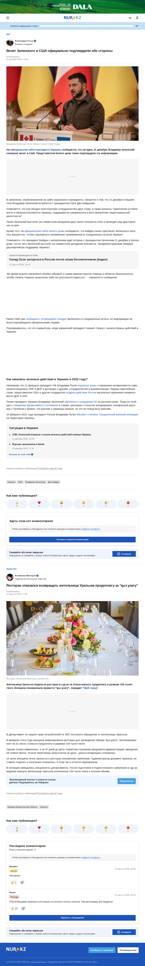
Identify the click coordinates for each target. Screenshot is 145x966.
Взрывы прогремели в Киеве (28, 444)
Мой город (90, 688)
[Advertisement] (72, 176)
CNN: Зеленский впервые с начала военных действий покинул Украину (51, 434)
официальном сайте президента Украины (35, 149)
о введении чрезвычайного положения (35, 405)
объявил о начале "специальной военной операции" (107, 414)
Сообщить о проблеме (102, 950)
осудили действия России (81, 392)
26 (17, 831)
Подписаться (127, 781)
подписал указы (87, 385)
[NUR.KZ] (72, 18)
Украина (11, 482)
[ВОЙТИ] (137, 18)
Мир (8, 34)
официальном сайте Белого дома (44, 231)
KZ (130, 18)
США (20, 482)
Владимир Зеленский (35, 482)
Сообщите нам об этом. (50, 468)
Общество (11, 569)
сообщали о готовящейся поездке (46, 319)
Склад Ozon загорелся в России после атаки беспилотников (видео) (58, 259)
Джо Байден (53, 482)
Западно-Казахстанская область (22, 807)
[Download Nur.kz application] (72, 7)
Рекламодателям (128, 950)
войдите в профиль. (91, 529)
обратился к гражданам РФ (80, 401)
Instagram (126, 554)
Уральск (44, 807)
